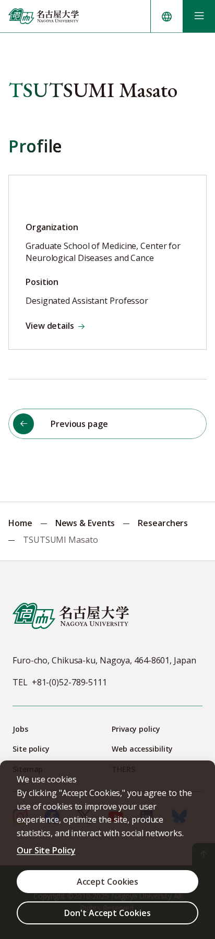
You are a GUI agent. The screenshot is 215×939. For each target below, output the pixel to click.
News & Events (85, 523)
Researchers (163, 523)
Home (20, 523)
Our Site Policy (46, 850)
